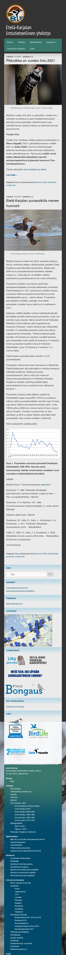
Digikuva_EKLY (21, 829)
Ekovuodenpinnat (21, 923)
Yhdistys (21, 42)
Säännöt (13, 800)
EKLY (45, 182)
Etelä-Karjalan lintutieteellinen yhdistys (28, 30)
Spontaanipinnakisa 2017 (24, 929)
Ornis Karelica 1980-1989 (25, 817)
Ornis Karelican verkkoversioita (27, 805)
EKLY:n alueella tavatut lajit (20, 882)
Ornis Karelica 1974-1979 (25, 820)
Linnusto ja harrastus (16, 48)
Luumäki (18, 897)
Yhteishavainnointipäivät (19, 931)
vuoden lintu (11, 185)
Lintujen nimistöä (16, 937)
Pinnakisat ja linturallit (18, 914)
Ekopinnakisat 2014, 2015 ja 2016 (28, 917)
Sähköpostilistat (16, 823)
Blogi (17, 182)
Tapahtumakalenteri (17, 842)
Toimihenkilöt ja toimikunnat (20, 791)
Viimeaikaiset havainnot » (17, 587)
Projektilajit (14, 861)
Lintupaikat (14, 885)
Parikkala (18, 900)
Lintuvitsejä (14, 946)
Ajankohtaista (36, 42)
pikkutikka (52, 182)
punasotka (10, 556)
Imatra (17, 888)
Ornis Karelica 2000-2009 (25, 811)
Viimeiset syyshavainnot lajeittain (23, 872)
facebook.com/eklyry (15, 706)
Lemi (16, 894)
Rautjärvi (18, 903)
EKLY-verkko (20, 826)
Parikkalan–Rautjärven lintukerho (23, 831)
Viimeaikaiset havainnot (19, 866)
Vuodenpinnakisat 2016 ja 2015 (27, 926)
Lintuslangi (14, 940)
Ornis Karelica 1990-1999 (25, 814)
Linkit (32, 48)
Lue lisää (11, 174)
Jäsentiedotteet (16, 845)
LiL (32, 56)
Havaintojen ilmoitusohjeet (20, 858)
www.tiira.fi (46, 484)
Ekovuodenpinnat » (14, 603)
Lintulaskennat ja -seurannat (21, 943)
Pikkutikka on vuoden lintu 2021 (30, 60)
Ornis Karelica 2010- (23, 808)
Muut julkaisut (15, 788)
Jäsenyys (14, 797)
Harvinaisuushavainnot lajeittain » (21, 590)
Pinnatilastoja (15, 934)
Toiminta (13, 794)
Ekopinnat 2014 (21, 920)
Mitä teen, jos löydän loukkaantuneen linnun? (27, 839)
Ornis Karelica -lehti (17, 803)
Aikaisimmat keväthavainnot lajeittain (24, 869)
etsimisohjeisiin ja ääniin (35, 169)
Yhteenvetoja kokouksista (20, 847)
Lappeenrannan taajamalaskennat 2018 (25, 850)
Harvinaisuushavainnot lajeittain (22, 875)
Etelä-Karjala (53, 553)
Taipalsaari (19, 911)
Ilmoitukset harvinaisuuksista (21, 864)
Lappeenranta (20, 891)
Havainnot (50, 42)
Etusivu (10, 42)
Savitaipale (19, 908)
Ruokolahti (19, 906)
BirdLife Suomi (36, 182)
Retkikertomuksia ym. (18, 949)
